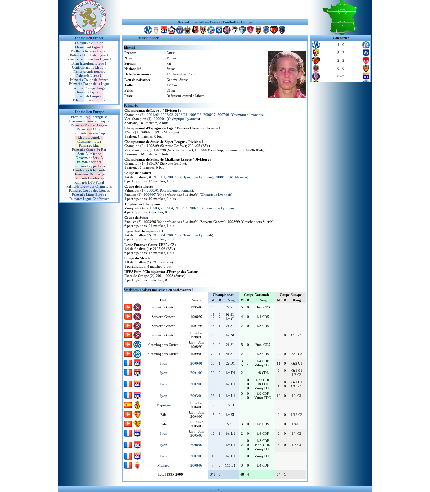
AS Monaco (238, 177)
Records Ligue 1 (89, 92)
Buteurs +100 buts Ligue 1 (89, 55)
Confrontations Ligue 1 (89, 67)
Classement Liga (89, 141)
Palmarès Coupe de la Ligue (89, 84)
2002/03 (167, 114)
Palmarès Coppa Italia (89, 166)
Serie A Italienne (89, 154)
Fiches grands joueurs (89, 71)
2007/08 (224, 114)
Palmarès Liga (89, 145)
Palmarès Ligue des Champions (89, 186)
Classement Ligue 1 (89, 47)
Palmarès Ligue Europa (89, 194)
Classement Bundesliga (89, 174)
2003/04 (181, 114)
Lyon (163, 363)
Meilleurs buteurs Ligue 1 (89, 51)
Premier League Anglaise (89, 117)
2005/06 (195, 114)
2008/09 (221, 177)
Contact (215, 489)
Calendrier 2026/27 (89, 43)
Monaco (163, 465)
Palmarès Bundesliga (89, 178)
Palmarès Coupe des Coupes (89, 190)
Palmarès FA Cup (89, 129)
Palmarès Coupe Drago (89, 88)
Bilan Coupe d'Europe (89, 100)
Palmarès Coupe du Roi (89, 149)
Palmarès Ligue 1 (89, 75)
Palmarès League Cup (89, 133)
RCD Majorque (167, 132)
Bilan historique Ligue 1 (89, 63)
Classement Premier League (89, 121)
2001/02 (153, 114)
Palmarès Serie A (89, 162)
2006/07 (209, 114)
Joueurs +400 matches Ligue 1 (89, 59)
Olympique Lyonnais (247, 114)
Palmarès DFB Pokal (89, 182)
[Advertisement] (215, 9)
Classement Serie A (89, 158)
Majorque (163, 405)
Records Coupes (89, 96)
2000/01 (160, 119)
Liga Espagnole (89, 137)
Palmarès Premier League (89, 125)
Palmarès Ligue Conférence (89, 199)
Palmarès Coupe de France (89, 80)
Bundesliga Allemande (89, 170)
